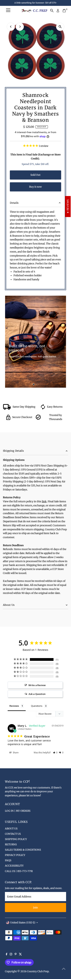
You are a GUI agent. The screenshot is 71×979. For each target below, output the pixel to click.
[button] (55, 752)
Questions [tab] (36, 705)
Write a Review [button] (37, 685)
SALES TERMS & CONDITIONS (23, 849)
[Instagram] (11, 954)
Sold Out (35, 174)
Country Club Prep (38, 971)
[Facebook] (6, 954)
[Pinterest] (15, 954)
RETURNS (11, 844)
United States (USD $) (22, 922)
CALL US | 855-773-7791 (19, 871)
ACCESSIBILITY (14, 865)
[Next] (20, 26)
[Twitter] (20, 954)
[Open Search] (52, 10)
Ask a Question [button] (37, 694)
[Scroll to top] (63, 969)
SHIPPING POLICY (16, 839)
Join (35, 907)
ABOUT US (11, 828)
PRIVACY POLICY (15, 855)
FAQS (8, 860)
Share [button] (15, 752)
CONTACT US (13, 833)
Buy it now (35, 186)
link (44, 501)
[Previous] (11, 26)
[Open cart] (64, 10)
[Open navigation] (8, 10)
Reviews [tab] (14, 705)
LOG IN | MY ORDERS (17, 810)
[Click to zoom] (60, 27)
